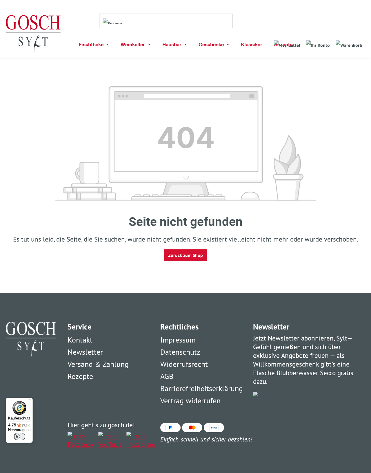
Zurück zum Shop (185, 255)
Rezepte (80, 376)
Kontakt (80, 340)
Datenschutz (180, 352)
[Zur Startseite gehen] (33, 34)
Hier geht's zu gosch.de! (101, 425)
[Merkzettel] (287, 43)
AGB (166, 376)
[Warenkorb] (349, 43)
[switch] (19, 436)
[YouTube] (110, 440)
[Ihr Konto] (318, 43)
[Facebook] (81, 440)
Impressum (178, 340)
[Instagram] (140, 440)
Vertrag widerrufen (190, 400)
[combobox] (178, 21)
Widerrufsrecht (184, 364)
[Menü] (29, 401)
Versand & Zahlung (98, 364)
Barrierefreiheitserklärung (201, 388)
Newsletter (85, 352)
